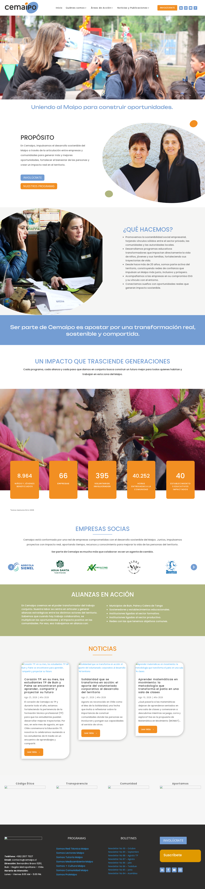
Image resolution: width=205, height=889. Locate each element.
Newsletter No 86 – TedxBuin (122, 866)
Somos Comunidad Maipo (72, 870)
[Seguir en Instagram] (186, 8)
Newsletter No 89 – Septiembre (123, 851)
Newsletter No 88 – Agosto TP (123, 855)
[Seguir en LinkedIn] (181, 8)
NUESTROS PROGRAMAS (38, 186)
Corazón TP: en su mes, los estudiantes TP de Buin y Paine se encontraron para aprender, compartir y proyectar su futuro (44, 685)
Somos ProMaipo (66, 874)
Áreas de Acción (101, 7)
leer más (32, 752)
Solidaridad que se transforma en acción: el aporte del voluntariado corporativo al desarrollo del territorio (100, 685)
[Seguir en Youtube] (190, 8)
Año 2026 (44, 697)
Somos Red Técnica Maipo (72, 848)
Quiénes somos (75, 7)
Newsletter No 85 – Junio (120, 869)
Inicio (59, 7)
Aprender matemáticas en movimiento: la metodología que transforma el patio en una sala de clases (158, 685)
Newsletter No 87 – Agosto (121, 859)
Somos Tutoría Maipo (69, 857)
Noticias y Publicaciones (132, 7)
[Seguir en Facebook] (195, 8)
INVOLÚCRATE (167, 7)
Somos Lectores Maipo (70, 853)
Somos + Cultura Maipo (70, 866)
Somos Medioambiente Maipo (74, 861)
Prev (11, 567)
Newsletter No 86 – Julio (120, 862)
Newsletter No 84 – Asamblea (122, 873)
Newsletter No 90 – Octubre (122, 848)
